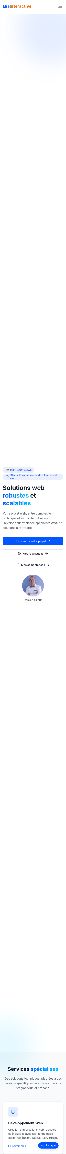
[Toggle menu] (60, 6)
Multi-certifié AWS (21, 469)
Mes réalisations (33, 553)
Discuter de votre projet (31, 541)
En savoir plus (17, 1146)
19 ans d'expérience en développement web (33, 477)
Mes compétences (33, 565)
